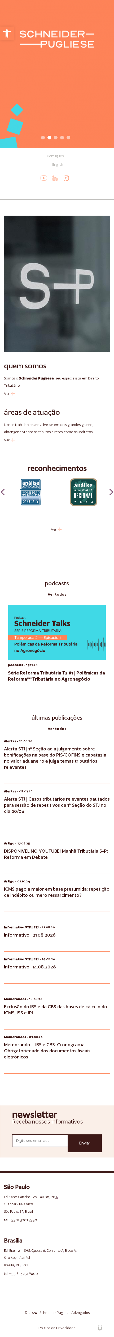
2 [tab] (49, 137)
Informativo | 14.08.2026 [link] (30, 966)
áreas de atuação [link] (32, 412)
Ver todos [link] (57, 594)
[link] (7, 33)
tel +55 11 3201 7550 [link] (20, 1220)
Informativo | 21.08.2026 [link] (30, 935)
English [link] (57, 164)
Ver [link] (7, 394)
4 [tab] (62, 137)
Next (111, 492)
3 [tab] (56, 137)
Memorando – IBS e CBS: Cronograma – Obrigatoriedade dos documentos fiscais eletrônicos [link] (47, 1051)
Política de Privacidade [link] (57, 1328)
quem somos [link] (25, 365)
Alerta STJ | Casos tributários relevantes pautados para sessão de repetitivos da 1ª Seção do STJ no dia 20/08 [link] (57, 805)
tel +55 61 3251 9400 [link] (21, 1273)
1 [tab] (43, 137)
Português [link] (55, 156)
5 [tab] (68, 137)
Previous (2, 492)
